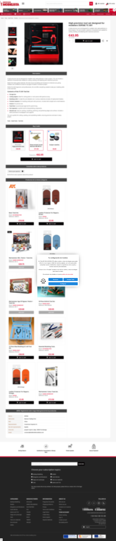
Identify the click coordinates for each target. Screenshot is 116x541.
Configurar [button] (63, 283)
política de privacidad (67, 274)
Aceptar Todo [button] (70, 279)
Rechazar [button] (55, 279)
